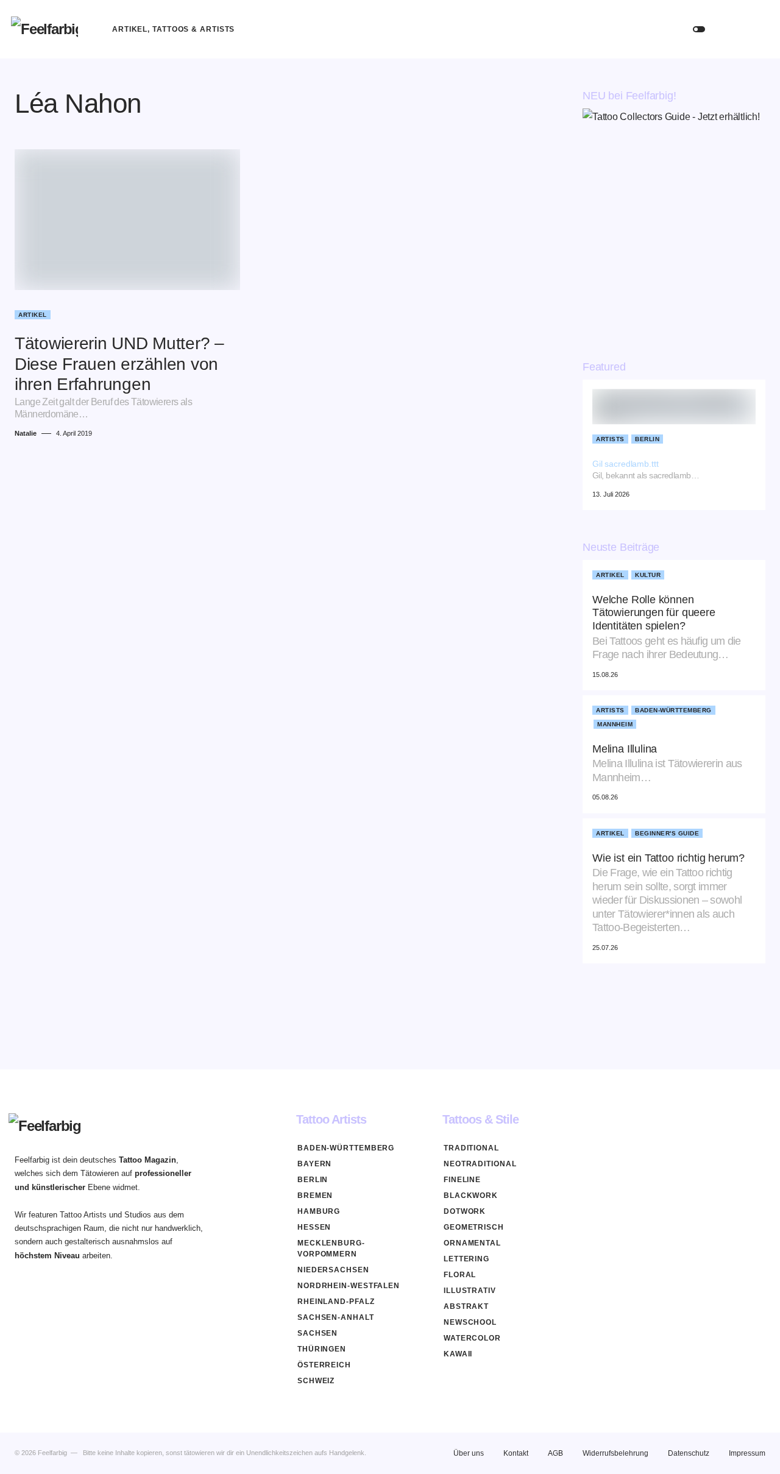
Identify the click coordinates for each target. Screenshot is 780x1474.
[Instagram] (760, 1119)
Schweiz (316, 1381)
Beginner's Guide (667, 833)
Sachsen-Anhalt (335, 1317)
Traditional (471, 1148)
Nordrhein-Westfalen (348, 1285)
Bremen (315, 1195)
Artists (610, 439)
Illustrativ (470, 1290)
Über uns (468, 1453)
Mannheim (615, 724)
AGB (555, 1453)
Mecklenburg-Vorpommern (331, 1248)
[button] (699, 29)
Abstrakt (466, 1306)
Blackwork (471, 1195)
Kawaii (458, 1354)
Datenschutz (688, 1453)
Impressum (747, 1453)
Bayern (314, 1164)
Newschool (470, 1322)
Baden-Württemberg (673, 710)
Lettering (466, 1259)
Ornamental (472, 1243)
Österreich (324, 1365)
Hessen (314, 1227)
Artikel (32, 314)
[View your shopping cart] (757, 29)
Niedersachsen (333, 1270)
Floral (460, 1274)
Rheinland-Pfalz (336, 1301)
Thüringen (321, 1349)
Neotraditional (480, 1164)
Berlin (647, 439)
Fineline (462, 1179)
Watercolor (472, 1338)
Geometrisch (474, 1227)
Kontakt (515, 1453)
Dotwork (465, 1211)
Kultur (648, 575)
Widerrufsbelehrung (615, 1453)
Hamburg (318, 1211)
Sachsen (317, 1333)
